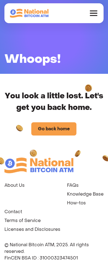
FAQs (73, 185)
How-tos (76, 203)
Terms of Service (22, 220)
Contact (13, 212)
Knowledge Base (85, 194)
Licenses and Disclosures (32, 229)
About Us (14, 185)
